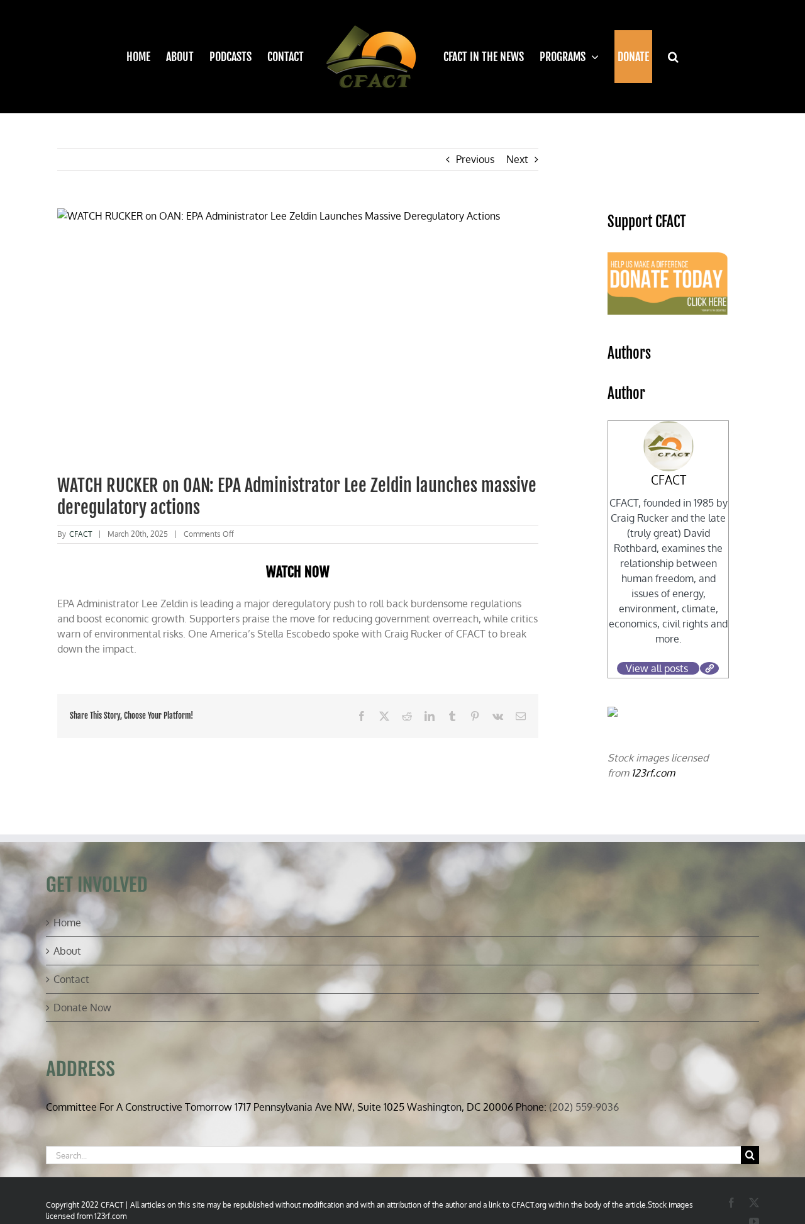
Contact (71, 979)
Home (67, 922)
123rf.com (653, 772)
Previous (475, 159)
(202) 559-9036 (584, 1107)
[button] (665, 56)
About (67, 951)
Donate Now (82, 1007)
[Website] (709, 668)
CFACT (80, 534)
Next (517, 159)
